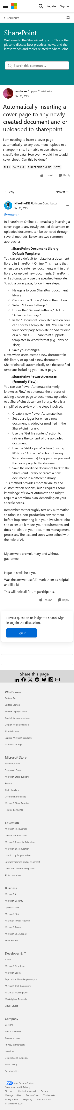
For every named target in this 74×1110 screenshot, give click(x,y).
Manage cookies (13, 1095)
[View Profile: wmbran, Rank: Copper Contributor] (8, 93)
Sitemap (9, 1091)
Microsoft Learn (13, 972)
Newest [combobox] (62, 192)
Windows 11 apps (13, 744)
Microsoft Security (14, 900)
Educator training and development (22, 861)
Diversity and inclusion (16, 1057)
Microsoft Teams (13, 927)
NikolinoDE (22, 203)
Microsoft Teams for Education (20, 842)
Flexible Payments (14, 809)
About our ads (44, 1099)
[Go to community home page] (14, 6)
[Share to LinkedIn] (17, 679)
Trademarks (49, 1095)
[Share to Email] (57, 679)
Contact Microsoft (27, 1091)
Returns (9, 783)
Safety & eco (11, 1099)
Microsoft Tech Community (18, 985)
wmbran (21, 91)
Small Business (12, 940)
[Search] (40, 6)
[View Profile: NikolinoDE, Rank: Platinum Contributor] (8, 205)
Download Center (13, 770)
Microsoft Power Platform (17, 920)
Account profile (12, 763)
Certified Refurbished (15, 796)
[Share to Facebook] (23, 679)
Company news (12, 1038)
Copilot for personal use (17, 724)
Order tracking (12, 789)
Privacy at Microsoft (15, 1044)
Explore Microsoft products (18, 737)
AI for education (13, 875)
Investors (9, 1051)
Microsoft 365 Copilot (16, 933)
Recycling (27, 1099)
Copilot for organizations (17, 718)
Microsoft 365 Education (17, 848)
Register (52, 6)
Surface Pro (10, 698)
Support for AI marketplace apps (21, 979)
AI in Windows (12, 731)
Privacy (44, 1091)
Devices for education (16, 835)
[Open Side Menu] (5, 6)
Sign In (64, 6)
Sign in (22, 633)
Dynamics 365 (12, 907)
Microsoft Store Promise (17, 803)
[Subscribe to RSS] (51, 679)
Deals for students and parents (20, 868)
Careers (9, 1024)
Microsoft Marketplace (16, 992)
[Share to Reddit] (37, 679)
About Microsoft (13, 1031)
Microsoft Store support (17, 776)
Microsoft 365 (12, 913)
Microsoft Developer (15, 966)
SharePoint (13, 17)
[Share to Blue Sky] (44, 679)
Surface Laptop (12, 704)
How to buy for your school (18, 855)
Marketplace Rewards (16, 999)
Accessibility (11, 1064)
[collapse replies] (37, 200)
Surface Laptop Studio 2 (17, 711)
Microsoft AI (11, 894)
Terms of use (32, 1095)
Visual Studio (11, 1005)
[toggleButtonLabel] (68, 17)
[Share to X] (30, 679)
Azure (8, 959)
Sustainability (11, 1071)
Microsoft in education (16, 828)
